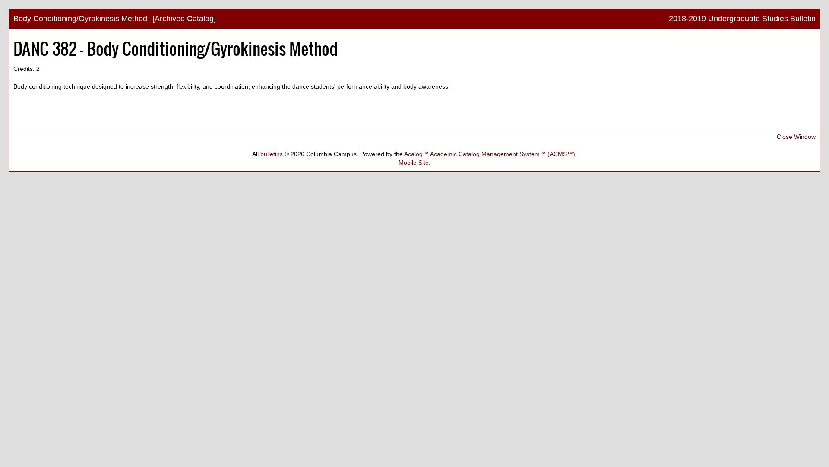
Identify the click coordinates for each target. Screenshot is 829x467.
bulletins (271, 153)
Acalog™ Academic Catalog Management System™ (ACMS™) (489, 153)
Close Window (796, 136)
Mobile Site (414, 162)
